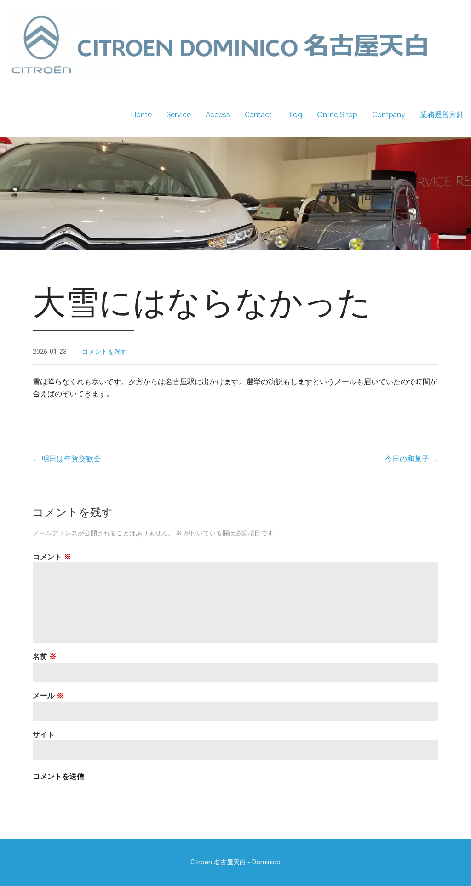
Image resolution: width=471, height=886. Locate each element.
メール (48, 695)
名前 (45, 656)
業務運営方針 (442, 114)
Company (388, 114)
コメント (52, 556)
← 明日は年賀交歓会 (67, 458)
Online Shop (337, 114)
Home (141, 114)
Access (218, 114)
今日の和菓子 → (411, 458)
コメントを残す (104, 352)
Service (179, 114)
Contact (258, 114)
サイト (44, 734)
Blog (294, 114)
